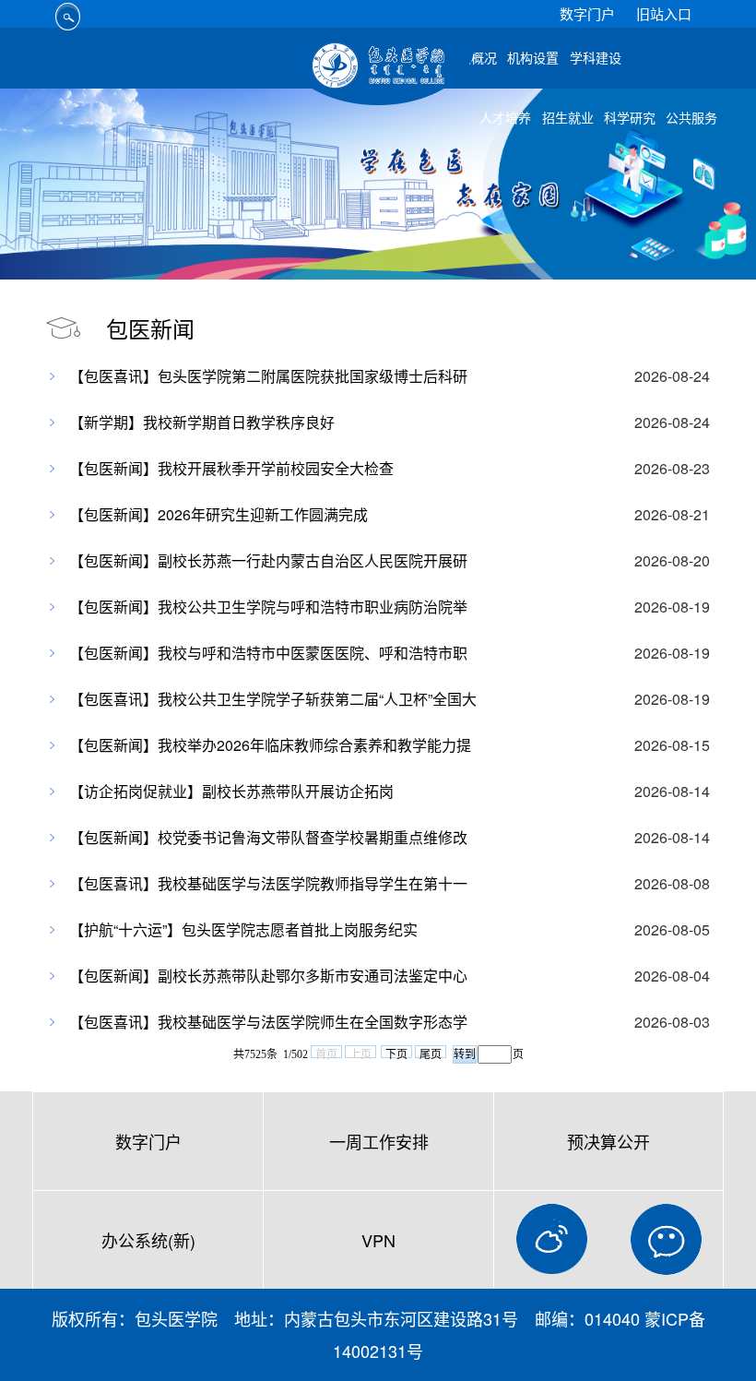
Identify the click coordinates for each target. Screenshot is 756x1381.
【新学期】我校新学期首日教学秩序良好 (202, 422)
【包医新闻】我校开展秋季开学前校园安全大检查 (231, 468)
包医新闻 (150, 328)
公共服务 (691, 118)
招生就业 (568, 118)
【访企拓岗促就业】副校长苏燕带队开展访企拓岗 (231, 791)
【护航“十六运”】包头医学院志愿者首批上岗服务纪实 (243, 929)
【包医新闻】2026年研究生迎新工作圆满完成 (218, 514)
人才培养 (505, 118)
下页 (396, 1053)
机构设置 (533, 58)
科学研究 (630, 118)
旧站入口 (663, 13)
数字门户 (587, 13)
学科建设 (595, 58)
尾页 (430, 1053)
